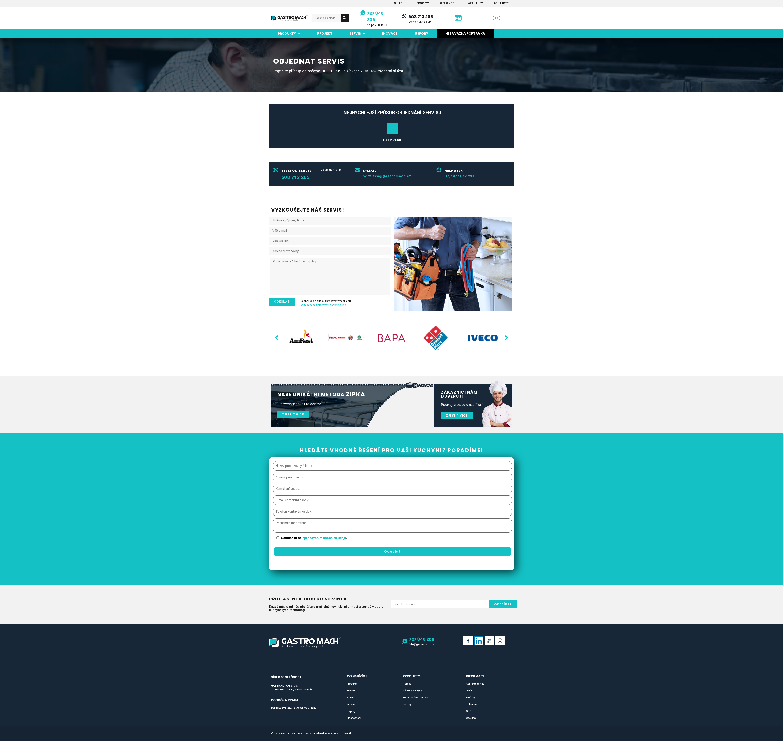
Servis (355, 33)
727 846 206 (421, 639)
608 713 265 (420, 17)
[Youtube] (489, 640)
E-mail (369, 171)
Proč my (423, 3)
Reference (446, 3)
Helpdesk (392, 140)
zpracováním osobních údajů (324, 538)
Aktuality (475, 3)
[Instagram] (500, 640)
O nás (398, 3)
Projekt (324, 33)
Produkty (287, 33)
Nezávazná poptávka (465, 33)
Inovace (390, 33)
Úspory (421, 33)
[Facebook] (468, 640)
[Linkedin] (478, 640)
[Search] (345, 18)
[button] (276, 337)
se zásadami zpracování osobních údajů (324, 305)
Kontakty (501, 3)
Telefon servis (296, 171)
